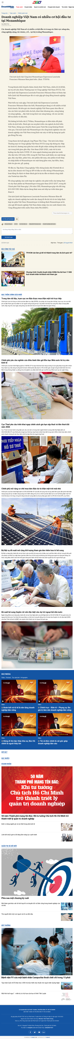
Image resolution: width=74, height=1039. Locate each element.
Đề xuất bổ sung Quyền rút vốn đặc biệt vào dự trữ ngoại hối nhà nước (31, 612)
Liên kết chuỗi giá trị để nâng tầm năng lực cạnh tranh (19, 835)
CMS (34, 1037)
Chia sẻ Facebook (8, 219)
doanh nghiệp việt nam (49, 224)
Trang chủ (4, 13)
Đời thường (6, 925)
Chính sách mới (22, 13)
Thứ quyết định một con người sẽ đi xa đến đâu (17, 914)
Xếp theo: (53, 243)
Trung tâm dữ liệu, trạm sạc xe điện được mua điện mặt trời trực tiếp (31, 298)
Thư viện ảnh (16, 677)
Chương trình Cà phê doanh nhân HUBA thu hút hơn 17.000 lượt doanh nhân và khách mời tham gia (49, 273)
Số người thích (68, 243)
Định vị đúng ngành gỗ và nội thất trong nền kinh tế (18, 824)
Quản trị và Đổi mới (40, 7)
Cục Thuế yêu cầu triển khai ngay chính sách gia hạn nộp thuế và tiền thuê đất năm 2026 (35, 425)
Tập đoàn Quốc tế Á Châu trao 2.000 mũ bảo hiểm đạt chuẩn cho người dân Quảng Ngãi (30, 983)
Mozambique (8, 224)
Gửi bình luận (9, 237)
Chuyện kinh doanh (54, 7)
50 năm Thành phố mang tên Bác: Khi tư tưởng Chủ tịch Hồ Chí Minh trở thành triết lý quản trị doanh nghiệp (35, 817)
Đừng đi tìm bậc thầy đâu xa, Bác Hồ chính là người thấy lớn (18, 742)
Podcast (8, 677)
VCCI (16, 224)
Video (3, 677)
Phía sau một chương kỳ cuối (15, 898)
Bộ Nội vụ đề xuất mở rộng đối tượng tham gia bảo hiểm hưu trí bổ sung (32, 550)
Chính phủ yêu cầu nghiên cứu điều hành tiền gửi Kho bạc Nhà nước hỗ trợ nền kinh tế (35, 361)
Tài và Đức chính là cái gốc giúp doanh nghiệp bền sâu (53, 742)
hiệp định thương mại (35, 224)
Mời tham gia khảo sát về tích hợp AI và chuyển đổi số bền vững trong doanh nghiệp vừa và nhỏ (30, 904)
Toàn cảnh (19, 7)
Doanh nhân (28, 7)
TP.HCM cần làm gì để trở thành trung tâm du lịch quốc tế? (49, 253)
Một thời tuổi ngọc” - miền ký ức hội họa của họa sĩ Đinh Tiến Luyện (23, 993)
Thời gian (60, 243)
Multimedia (6, 674)
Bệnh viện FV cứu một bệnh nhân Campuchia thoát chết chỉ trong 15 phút (35, 977)
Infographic (24, 677)
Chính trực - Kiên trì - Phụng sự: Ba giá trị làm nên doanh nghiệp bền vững (54, 708)
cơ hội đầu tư (23, 224)
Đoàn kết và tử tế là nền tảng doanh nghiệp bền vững (17, 708)
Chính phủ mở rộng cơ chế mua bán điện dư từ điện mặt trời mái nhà (31, 488)
